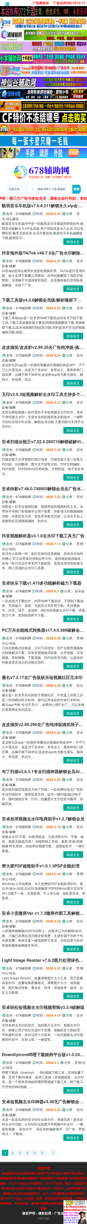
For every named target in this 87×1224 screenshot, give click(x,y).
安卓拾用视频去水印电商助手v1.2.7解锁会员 (43, 819)
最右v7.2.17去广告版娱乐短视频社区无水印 (42, 677)
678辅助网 (23, 213)
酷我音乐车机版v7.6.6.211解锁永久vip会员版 (44, 206)
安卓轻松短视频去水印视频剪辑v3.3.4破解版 (43, 1007)
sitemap (43, 1218)
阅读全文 (73, 241)
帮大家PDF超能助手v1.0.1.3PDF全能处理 (41, 866)
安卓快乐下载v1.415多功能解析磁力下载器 (41, 583)
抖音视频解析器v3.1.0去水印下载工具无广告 (43, 536)
